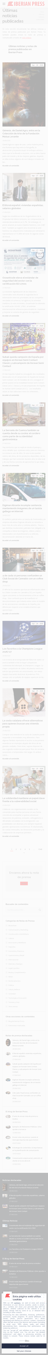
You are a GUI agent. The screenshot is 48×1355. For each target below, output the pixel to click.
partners (17, 1303)
